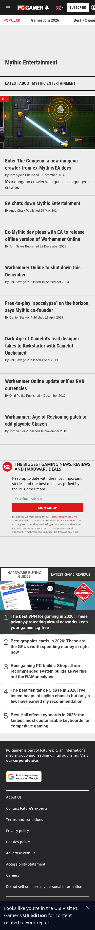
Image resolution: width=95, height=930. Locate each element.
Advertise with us (20, 853)
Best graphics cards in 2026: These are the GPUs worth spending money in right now (50, 646)
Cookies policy (18, 841)
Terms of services (61, 516)
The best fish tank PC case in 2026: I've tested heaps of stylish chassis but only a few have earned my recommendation (50, 696)
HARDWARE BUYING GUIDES (24, 574)
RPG (5, 99)
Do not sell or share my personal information (44, 886)
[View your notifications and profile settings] (47, 8)
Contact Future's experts (26, 808)
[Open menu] (8, 7)
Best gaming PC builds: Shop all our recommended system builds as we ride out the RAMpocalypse (49, 671)
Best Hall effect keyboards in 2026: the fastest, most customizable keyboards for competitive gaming (50, 720)
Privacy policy (17, 830)
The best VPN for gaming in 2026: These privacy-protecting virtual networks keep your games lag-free (49, 622)
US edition (35, 915)
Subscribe (78, 7)
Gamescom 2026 (45, 20)
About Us (14, 797)
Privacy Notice (66, 520)
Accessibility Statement (25, 864)
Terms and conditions (24, 819)
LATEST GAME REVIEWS (70, 574)
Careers (12, 875)
